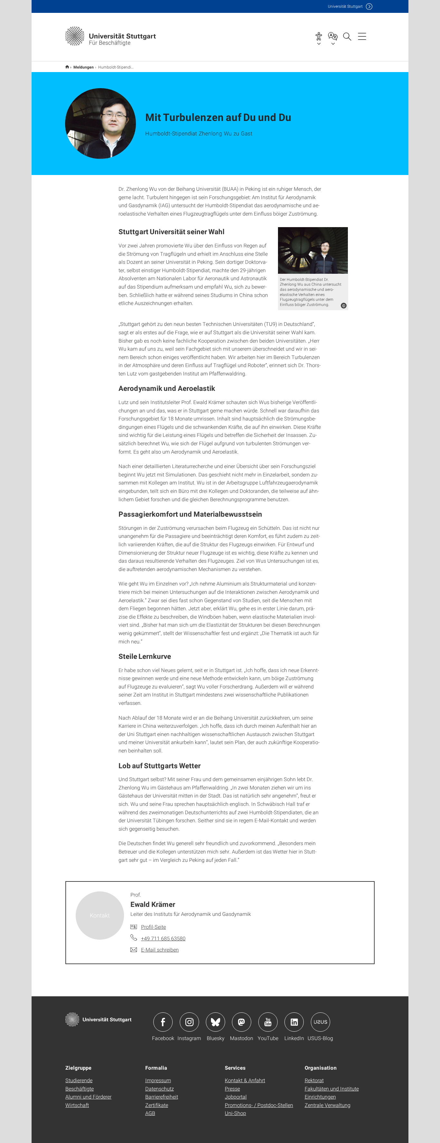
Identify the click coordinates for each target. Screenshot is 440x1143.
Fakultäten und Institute (332, 1088)
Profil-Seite (153, 926)
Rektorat (314, 1080)
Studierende (78, 1080)
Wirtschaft (77, 1105)
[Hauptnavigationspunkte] (362, 36)
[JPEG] (313, 250)
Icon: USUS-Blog (320, 1022)
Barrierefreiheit (161, 1096)
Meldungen (83, 66)
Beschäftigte (79, 1088)
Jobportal (236, 1096)
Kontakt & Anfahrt (245, 1080)
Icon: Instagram (189, 1022)
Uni (345, 6)
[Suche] (347, 36)
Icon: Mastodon (241, 1022)
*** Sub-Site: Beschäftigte (67, 66)
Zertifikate (156, 1105)
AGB (150, 1113)
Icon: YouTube (268, 1022)
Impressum (158, 1080)
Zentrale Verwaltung (327, 1105)
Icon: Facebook (163, 1022)
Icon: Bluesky (215, 1022)
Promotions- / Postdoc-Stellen (259, 1105)
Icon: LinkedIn (294, 1022)
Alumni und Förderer (88, 1096)
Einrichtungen (320, 1096)
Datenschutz (159, 1088)
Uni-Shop (235, 1113)
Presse (232, 1088)
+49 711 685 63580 (163, 938)
